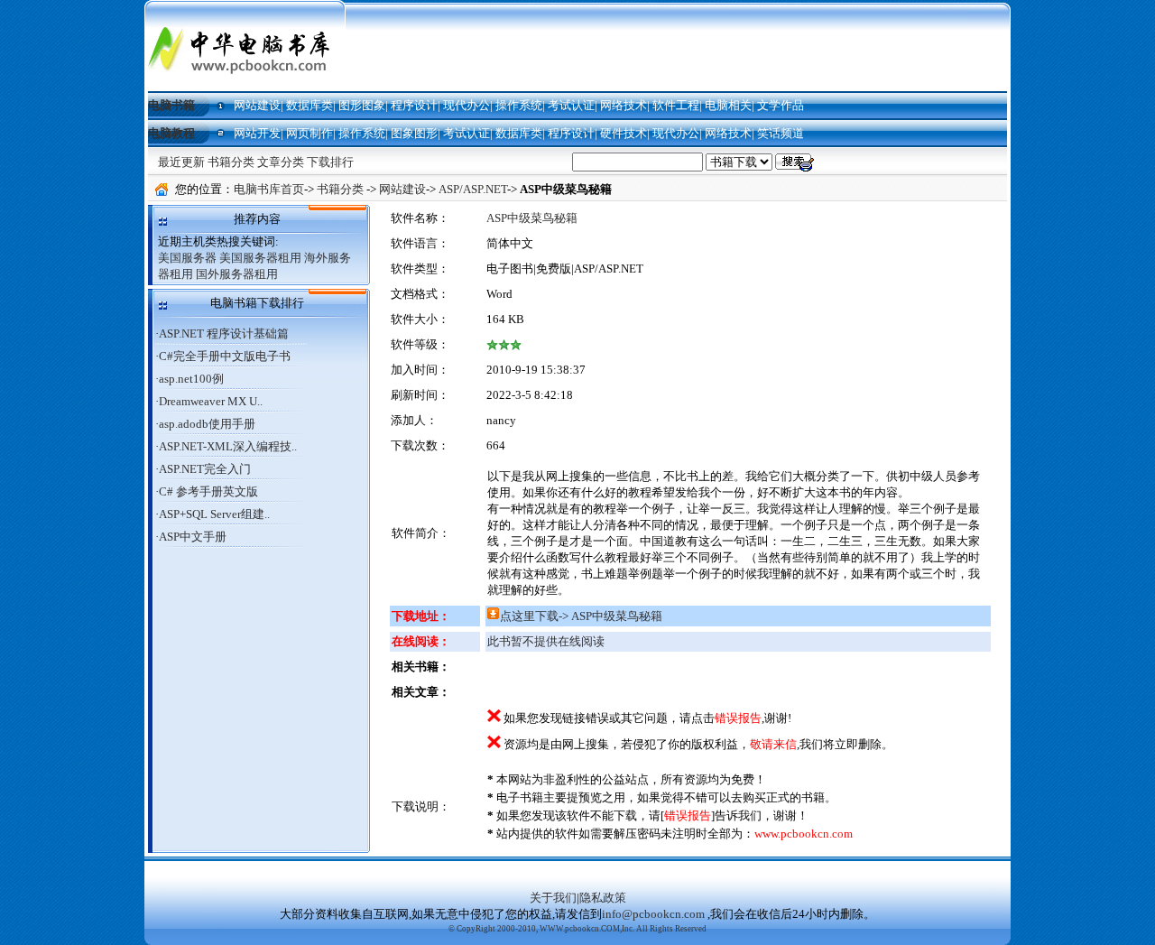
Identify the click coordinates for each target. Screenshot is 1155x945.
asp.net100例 (191, 378)
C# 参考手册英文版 (208, 491)
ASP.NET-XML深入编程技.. (228, 446)
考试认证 (571, 105)
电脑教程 (171, 133)
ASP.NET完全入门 (205, 469)
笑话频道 (780, 133)
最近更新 (181, 162)
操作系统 (518, 105)
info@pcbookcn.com (653, 914)
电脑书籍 (171, 105)
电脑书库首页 (269, 189)
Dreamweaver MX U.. (211, 401)
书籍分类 (231, 162)
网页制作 (309, 133)
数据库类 (309, 105)
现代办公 (466, 105)
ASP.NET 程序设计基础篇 (224, 333)
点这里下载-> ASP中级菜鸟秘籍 (581, 616)
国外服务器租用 (237, 274)
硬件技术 (623, 133)
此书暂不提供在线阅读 (546, 641)
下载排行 (330, 162)
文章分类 (280, 162)
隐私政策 (602, 897)
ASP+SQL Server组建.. (214, 514)
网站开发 (257, 133)
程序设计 (414, 105)
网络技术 (623, 105)
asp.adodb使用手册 (207, 424)
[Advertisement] (678, 47)
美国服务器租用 (260, 257)
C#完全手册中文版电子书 (225, 356)
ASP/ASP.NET (473, 189)
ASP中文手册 (192, 536)
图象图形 (414, 133)
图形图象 (361, 105)
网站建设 (257, 105)
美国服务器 (187, 257)
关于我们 (553, 897)
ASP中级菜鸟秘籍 (532, 218)
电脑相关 (728, 105)
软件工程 (675, 105)
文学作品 (780, 105)
